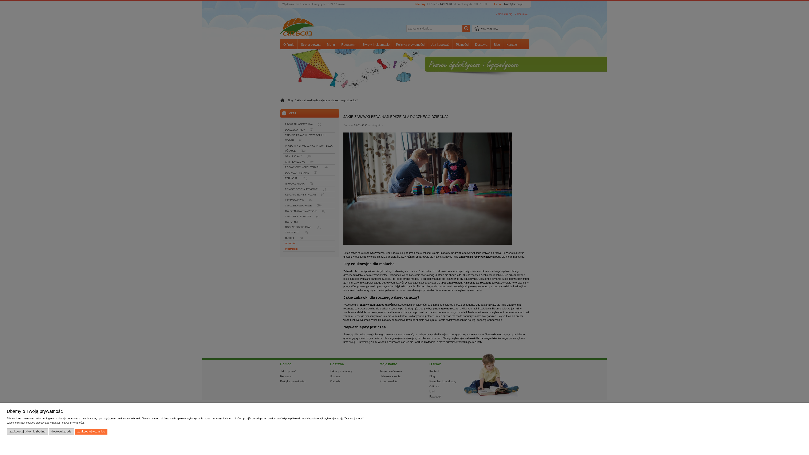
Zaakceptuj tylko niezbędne (27, 431)
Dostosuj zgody (61, 431)
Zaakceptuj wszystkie (91, 431)
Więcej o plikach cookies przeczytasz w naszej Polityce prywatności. (45, 422)
